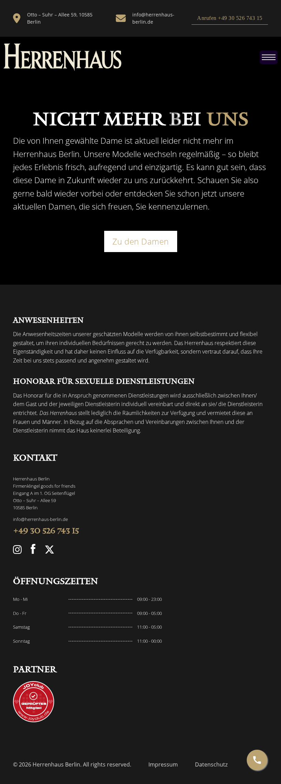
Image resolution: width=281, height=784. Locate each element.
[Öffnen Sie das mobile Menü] (269, 57)
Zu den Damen (140, 241)
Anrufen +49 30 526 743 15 (229, 18)
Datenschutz (211, 764)
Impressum (163, 764)
